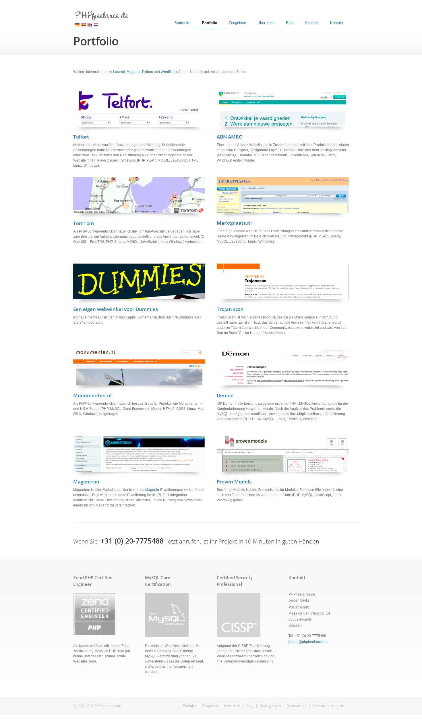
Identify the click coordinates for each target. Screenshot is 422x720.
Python (147, 72)
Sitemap (318, 706)
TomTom (83, 223)
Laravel (119, 72)
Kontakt (336, 23)
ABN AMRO (230, 136)
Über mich (266, 23)
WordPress (169, 72)
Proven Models (234, 481)
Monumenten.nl (92, 395)
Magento (133, 72)
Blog (289, 23)
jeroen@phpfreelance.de (308, 642)
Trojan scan (230, 309)
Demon (225, 395)
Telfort (81, 136)
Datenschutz (296, 706)
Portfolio (209, 23)
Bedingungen (270, 706)
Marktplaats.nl (234, 223)
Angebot (312, 23)
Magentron (86, 481)
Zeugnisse (237, 23)
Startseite (182, 23)
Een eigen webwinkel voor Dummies (115, 309)
